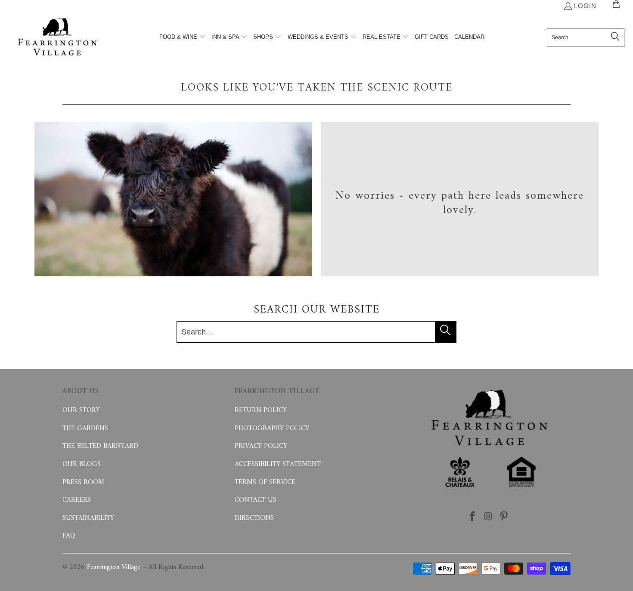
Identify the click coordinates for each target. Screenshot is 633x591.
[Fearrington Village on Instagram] (488, 517)
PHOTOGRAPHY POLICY (272, 428)
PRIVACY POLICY (261, 446)
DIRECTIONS (254, 518)
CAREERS (76, 500)
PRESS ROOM (83, 482)
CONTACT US (255, 500)
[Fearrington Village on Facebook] (472, 517)
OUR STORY (81, 410)
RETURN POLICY (261, 410)
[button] (182, 37)
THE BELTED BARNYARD (100, 446)
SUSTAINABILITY (88, 518)
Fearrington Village (113, 567)
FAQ (68, 536)
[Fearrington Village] (57, 38)
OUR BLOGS (81, 464)
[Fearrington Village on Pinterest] (504, 517)
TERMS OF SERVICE (265, 482)
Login (585, 5)
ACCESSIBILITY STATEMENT (278, 464)
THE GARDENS (85, 428)
